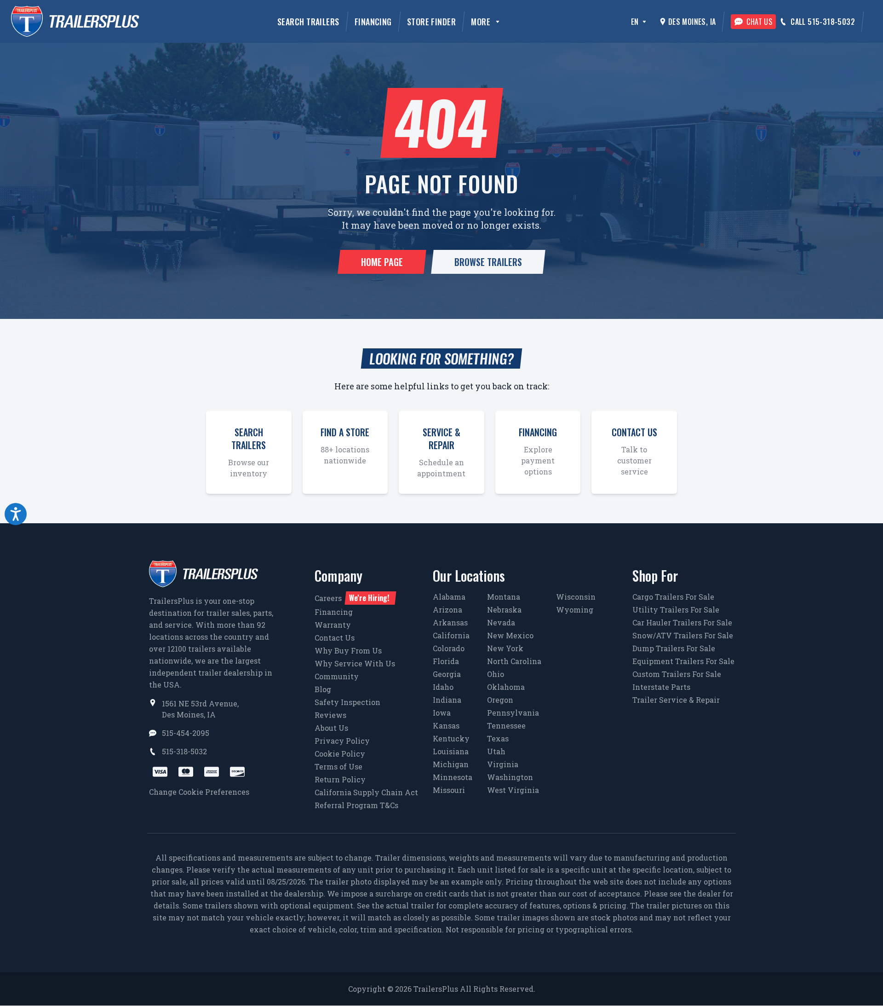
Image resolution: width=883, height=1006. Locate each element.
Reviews (330, 715)
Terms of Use (338, 766)
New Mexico (510, 635)
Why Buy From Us (348, 650)
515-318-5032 (184, 751)
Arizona (447, 609)
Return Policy (340, 779)
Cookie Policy (340, 753)
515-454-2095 (185, 733)
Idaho (443, 687)
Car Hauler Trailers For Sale (682, 622)
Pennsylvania (513, 712)
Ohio (495, 674)
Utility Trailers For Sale (675, 609)
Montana (503, 596)
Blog (323, 689)
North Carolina (514, 661)
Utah (496, 751)
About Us (331, 728)
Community (337, 676)
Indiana (447, 700)
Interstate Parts (661, 687)
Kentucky (451, 738)
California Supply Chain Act (366, 792)
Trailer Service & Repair (676, 700)
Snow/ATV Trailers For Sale (682, 635)
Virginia (502, 764)
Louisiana (451, 751)
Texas (498, 738)
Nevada (501, 622)
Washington (510, 777)
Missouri (449, 790)
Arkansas (450, 622)
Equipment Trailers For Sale (683, 661)
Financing (373, 22)
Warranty (333, 625)
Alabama (449, 596)
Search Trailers (308, 22)
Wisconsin (576, 596)
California (451, 635)
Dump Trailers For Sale (673, 648)
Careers (352, 597)
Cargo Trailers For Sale (673, 596)
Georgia (447, 674)
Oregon (500, 700)
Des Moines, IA (692, 21)
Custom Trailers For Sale (676, 674)
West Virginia (513, 790)
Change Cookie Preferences (199, 792)
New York (505, 648)
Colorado (448, 648)
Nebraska (504, 609)
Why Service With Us (355, 663)
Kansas (446, 725)
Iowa (442, 712)
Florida (446, 661)
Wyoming (574, 609)
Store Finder (431, 22)
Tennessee (506, 725)
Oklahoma (506, 687)
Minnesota (452, 777)
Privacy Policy (342, 741)
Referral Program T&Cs (356, 805)
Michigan (451, 764)
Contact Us (335, 637)
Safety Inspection (347, 702)
